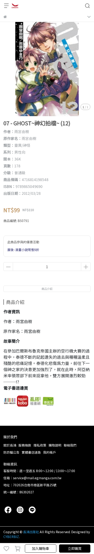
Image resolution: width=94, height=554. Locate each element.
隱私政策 (40, 445)
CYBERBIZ (11, 536)
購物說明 (55, 445)
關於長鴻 (9, 445)
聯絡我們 (70, 445)
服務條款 (24, 445)
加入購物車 (40, 548)
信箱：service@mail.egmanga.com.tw (32, 478)
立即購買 (74, 548)
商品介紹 (47, 289)
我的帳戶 (49, 452)
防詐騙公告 (11, 452)
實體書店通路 (31, 452)
